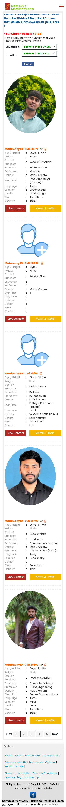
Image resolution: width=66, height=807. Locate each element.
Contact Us (51, 755)
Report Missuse (14, 766)
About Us (23, 773)
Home (8, 755)
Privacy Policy (13, 777)
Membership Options (42, 762)
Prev (9, 734)
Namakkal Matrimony (18, 37)
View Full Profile (45, 208)
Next (55, 734)
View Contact (15, 208)
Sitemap (10, 773)
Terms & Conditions (44, 773)
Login (18, 755)
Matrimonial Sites (44, 37)
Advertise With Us (15, 762)
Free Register (33, 755)
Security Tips (32, 777)
